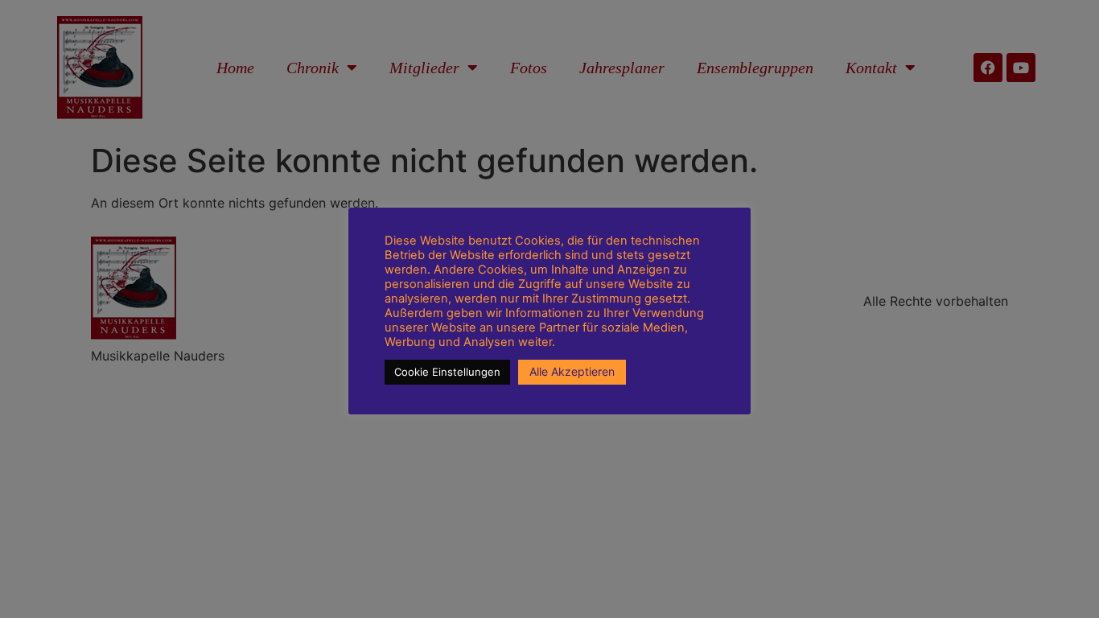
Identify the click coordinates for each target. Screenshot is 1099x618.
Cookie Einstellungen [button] (447, 371)
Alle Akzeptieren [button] (572, 371)
